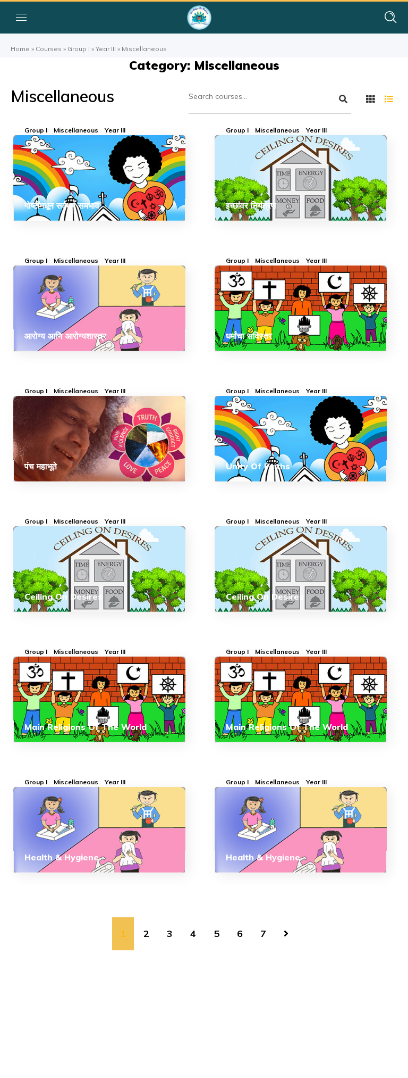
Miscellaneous (76, 130)
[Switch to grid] (370, 98)
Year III (106, 49)
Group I (78, 49)
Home (20, 49)
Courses (49, 49)
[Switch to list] (388, 98)
